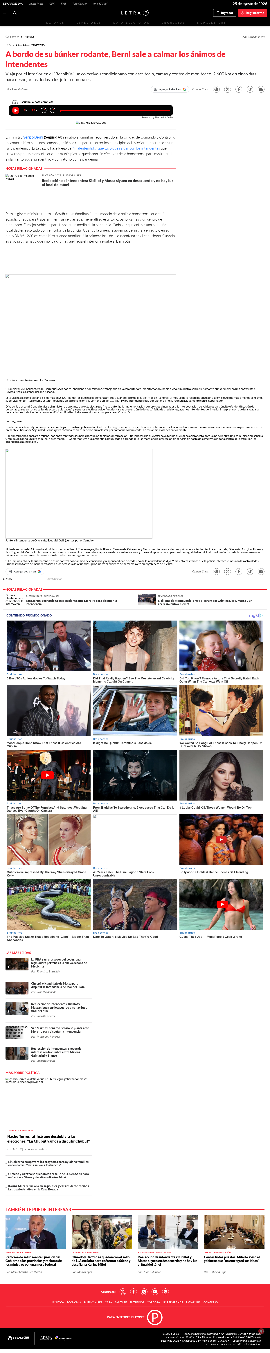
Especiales (89, 22)
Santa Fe (121, 1302)
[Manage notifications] (261, 1331)
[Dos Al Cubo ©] (18, 1338)
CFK (52, 3)
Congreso (211, 1302)
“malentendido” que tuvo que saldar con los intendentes (116, 148)
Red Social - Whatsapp (165, 1292)
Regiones (54, 22)
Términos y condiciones (219, 1344)
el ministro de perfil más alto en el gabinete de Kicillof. (139, 563)
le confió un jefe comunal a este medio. (41, 438)
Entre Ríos (137, 1302)
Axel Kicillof (100, 3)
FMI (63, 3)
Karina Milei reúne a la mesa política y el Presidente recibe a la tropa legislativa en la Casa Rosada (48, 1187)
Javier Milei (36, 3)
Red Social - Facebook (133, 1292)
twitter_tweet (14, 421)
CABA (108, 1302)
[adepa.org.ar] (46, 1338)
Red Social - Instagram (144, 1292)
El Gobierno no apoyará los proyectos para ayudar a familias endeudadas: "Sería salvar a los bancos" (48, 1163)
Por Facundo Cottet (17, 89)
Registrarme (255, 13)
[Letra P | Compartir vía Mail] (261, 89)
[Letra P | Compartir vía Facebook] (239, 89)
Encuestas (173, 22)
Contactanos (108, 1291)
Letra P (14, 36)
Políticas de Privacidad (247, 1344)
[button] (91, 326)
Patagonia (193, 1302)
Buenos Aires (93, 1302)
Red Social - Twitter (123, 1292)
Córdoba (153, 1302)
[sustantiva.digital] (63, 1338)
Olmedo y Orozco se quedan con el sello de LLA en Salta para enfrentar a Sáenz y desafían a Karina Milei (48, 1175)
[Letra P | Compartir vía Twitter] (227, 89)
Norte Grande (173, 1302)
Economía (74, 1302)
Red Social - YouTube (155, 1292)
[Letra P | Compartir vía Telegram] (250, 89)
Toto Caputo (79, 3)
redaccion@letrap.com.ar (246, 1340)
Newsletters (211, 22)
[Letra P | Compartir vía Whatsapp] (216, 89)
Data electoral (131, 22)
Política (29, 36)
